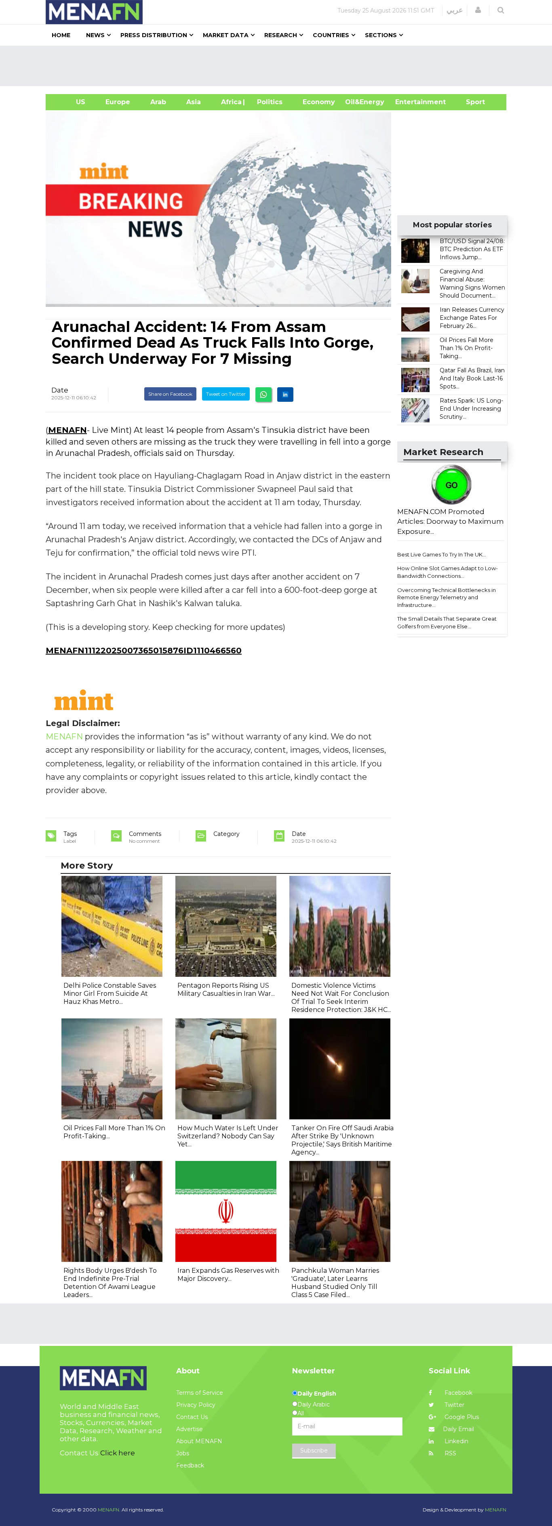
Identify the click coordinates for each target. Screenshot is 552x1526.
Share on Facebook (170, 394)
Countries (331, 35)
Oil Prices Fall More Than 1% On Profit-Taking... (466, 348)
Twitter (453, 1404)
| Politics (268, 102)
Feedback (190, 1465)
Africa (230, 102)
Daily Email (458, 1429)
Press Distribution (153, 35)
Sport (470, 102)
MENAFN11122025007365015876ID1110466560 (144, 650)
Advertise (189, 1429)
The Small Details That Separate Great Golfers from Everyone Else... (447, 622)
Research (280, 35)
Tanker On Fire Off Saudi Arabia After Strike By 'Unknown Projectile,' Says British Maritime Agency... (342, 1140)
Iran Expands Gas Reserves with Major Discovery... (228, 1275)
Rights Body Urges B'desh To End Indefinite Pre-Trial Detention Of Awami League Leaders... (110, 1283)
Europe (117, 102)
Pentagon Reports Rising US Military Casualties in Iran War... (226, 989)
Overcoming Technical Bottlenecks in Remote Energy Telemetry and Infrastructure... (446, 597)
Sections (381, 35)
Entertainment (408, 102)
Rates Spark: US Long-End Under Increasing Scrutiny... (471, 408)
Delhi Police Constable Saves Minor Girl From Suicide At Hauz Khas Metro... (109, 993)
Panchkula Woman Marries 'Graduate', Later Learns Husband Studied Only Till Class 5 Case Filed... (335, 1283)
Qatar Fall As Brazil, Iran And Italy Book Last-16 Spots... (472, 378)
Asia (193, 102)
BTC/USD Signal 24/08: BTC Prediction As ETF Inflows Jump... (472, 249)
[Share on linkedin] (285, 394)
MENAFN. (109, 1510)
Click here (117, 1453)
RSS (449, 1453)
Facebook (457, 1392)
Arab (158, 102)
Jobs (182, 1453)
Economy (319, 102)
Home (61, 35)
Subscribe (314, 1450)
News (95, 35)
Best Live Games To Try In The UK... (441, 554)
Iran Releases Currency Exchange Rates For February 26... (472, 318)
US (70, 102)
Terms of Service (199, 1392)
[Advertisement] (279, 66)
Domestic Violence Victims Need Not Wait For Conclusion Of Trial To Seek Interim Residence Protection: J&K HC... (341, 998)
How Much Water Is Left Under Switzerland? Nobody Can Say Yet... (227, 1136)
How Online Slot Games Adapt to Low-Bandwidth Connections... (447, 572)
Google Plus (461, 1417)
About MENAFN (199, 1441)
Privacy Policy (195, 1404)
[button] (478, 10)
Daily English (316, 1393)
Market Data (226, 35)
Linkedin (455, 1441)
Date (59, 390)
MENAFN (67, 430)
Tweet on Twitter (226, 394)
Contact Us (192, 1417)
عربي (455, 10)
